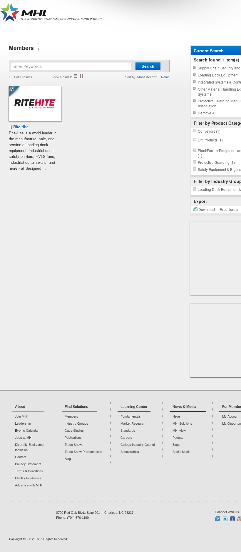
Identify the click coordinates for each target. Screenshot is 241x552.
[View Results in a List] (75, 76)
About (20, 407)
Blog (68, 458)
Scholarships (129, 451)
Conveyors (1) (209, 131)
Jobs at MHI (23, 437)
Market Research (132, 423)
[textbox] (71, 66)
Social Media (181, 451)
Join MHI (21, 416)
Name (165, 77)
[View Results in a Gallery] (81, 76)
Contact (20, 456)
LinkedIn (217, 518)
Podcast (178, 437)
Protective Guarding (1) (216, 162)
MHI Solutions (182, 423)
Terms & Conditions (29, 470)
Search (148, 66)
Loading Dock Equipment (218, 74)
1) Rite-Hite (19, 126)
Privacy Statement (28, 463)
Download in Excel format (218, 209)
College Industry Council (137, 444)
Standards (127, 430)
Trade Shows (74, 444)
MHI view (179, 430)
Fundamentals (130, 416)
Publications (73, 437)
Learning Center (134, 407)
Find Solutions (76, 407)
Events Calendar (27, 430)
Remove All (207, 112)
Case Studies (74, 430)
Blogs (176, 444)
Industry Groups (76, 423)
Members (71, 416)
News (177, 416)
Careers (126, 437)
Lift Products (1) (210, 139)
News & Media (184, 407)
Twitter (225, 518)
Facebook (232, 518)
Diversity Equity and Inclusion (29, 447)
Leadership (23, 423)
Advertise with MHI (28, 485)
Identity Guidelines (28, 478)
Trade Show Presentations (83, 451)
